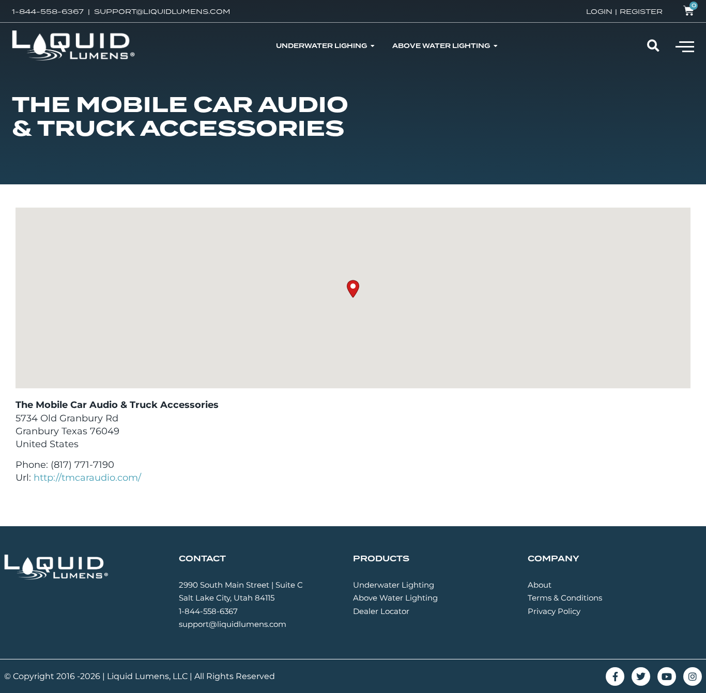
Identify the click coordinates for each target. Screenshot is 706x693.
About (539, 585)
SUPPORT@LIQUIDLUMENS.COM (162, 11)
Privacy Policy (554, 611)
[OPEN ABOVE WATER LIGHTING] (496, 46)
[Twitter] (641, 676)
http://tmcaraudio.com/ (87, 477)
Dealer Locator (381, 611)
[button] (685, 46)
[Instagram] (692, 676)
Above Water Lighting (395, 598)
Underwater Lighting (393, 585)
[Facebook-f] (615, 676)
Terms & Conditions (565, 598)
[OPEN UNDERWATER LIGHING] (373, 46)
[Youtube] (666, 676)
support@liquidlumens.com (232, 624)
